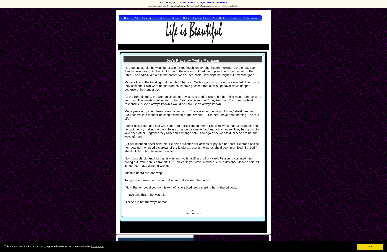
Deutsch (211, 2)
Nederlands (222, 2)
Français (201, 2)
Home (127, 18)
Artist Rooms (250, 18)
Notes (186, 18)
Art (136, 18)
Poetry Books (218, 18)
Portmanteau (148, 18)
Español (182, 2)
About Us (234, 18)
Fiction (175, 18)
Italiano (191, 2)
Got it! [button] (370, 246)
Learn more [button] (97, 246)
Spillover (163, 18)
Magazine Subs (200, 18)
